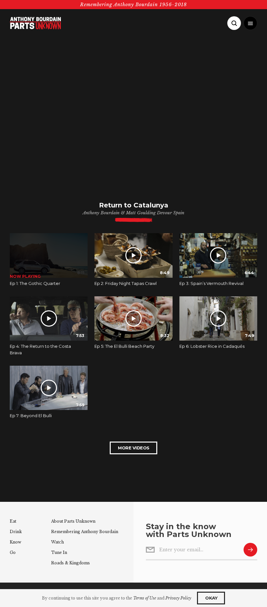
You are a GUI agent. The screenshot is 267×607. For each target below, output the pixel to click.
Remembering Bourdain (84, 531)
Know (15, 542)
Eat (13, 521)
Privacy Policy (178, 598)
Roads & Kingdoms (70, 562)
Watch (57, 542)
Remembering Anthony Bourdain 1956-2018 (133, 4)
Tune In (59, 552)
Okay (211, 597)
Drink (16, 531)
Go (13, 552)
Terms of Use (144, 598)
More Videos (133, 447)
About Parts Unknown (73, 521)
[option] (49, 264)
